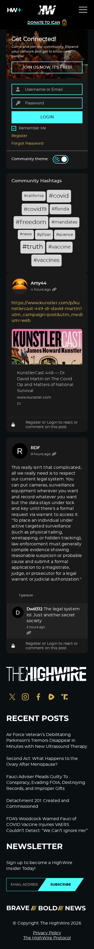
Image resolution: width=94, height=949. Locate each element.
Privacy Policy (47, 933)
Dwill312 (35, 609)
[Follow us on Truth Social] (64, 697)
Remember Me (32, 128)
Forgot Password (27, 143)
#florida (60, 209)
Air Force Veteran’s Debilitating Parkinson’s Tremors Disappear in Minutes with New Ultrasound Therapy (46, 741)
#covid (59, 196)
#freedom (31, 222)
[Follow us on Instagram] (25, 697)
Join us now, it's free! (47, 67)
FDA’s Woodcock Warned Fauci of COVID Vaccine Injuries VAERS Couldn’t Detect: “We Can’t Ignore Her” (47, 825)
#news (26, 234)
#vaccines (46, 260)
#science (64, 235)
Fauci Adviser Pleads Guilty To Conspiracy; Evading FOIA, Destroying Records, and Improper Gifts (45, 783)
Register (19, 136)
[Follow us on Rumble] (51, 697)
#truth (32, 247)
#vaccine (59, 247)
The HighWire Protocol (47, 938)
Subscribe (60, 884)
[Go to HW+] (13, 10)
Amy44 (38, 283)
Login (52, 422)
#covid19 (35, 209)
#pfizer (44, 235)
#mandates (64, 222)
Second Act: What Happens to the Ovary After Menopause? (42, 762)
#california (34, 196)
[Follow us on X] (12, 697)
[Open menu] (83, 10)
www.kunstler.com (34, 397)
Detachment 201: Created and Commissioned (37, 804)
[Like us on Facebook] (38, 697)
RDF (35, 448)
